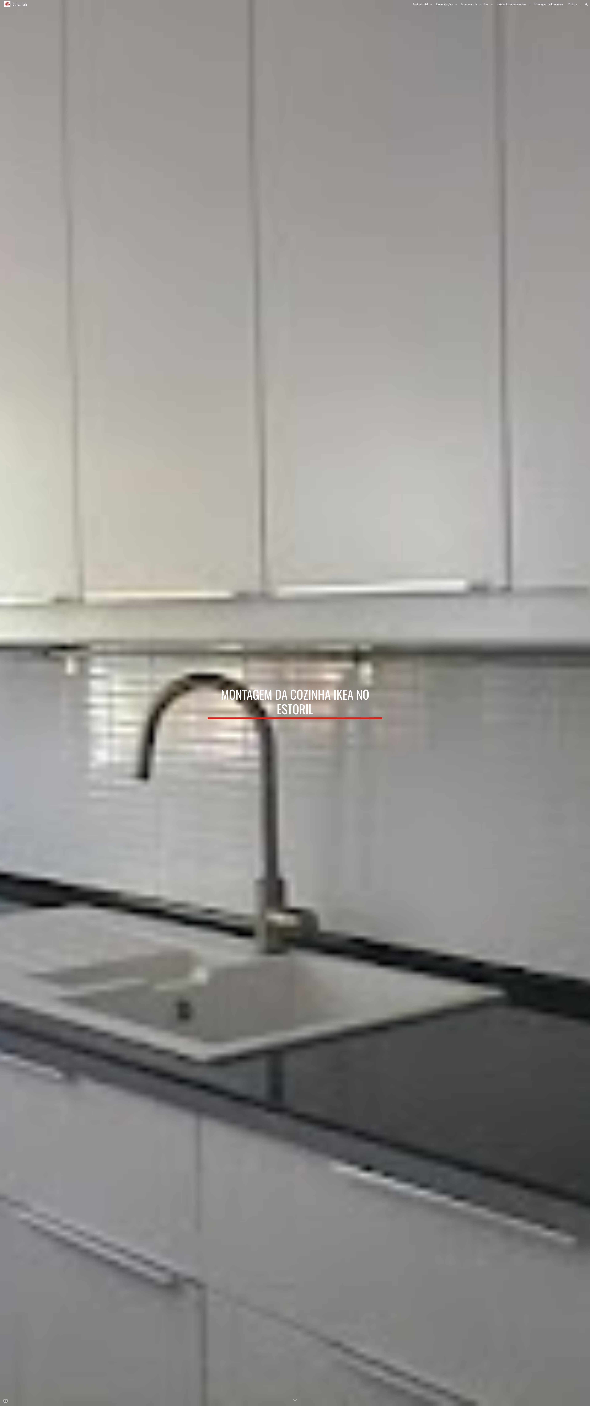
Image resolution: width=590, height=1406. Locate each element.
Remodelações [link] (444, 4)
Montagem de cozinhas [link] (474, 4)
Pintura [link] (572, 4)
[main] (295, 703)
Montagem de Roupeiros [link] (548, 4)
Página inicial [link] (420, 4)
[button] (586, 4)
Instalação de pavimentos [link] (511, 4)
